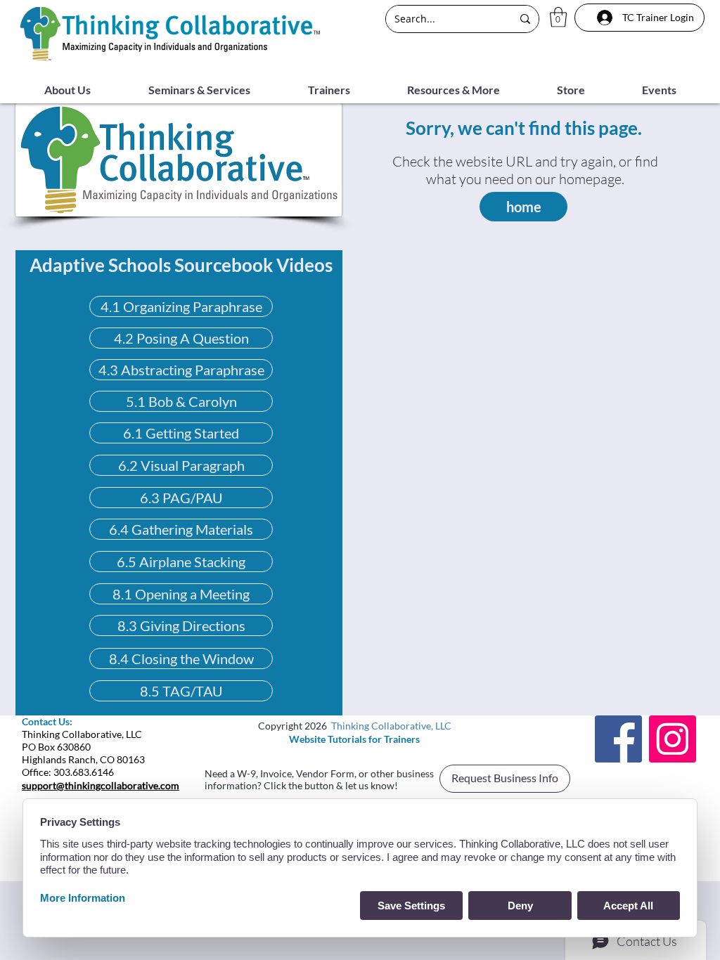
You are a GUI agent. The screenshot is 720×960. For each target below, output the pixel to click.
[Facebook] (618, 739)
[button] (558, 17)
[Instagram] (672, 739)
